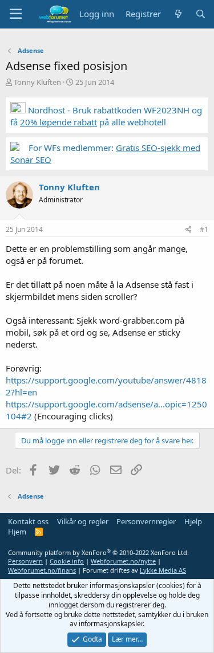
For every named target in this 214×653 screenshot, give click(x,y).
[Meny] (15, 14)
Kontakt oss (28, 521)
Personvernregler (146, 521)
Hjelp (193, 521)
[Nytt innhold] (178, 14)
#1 (204, 229)
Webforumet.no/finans (42, 570)
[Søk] (200, 14)
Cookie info (67, 561)
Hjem (17, 532)
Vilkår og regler (82, 521)
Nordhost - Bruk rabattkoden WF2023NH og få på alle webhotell (106, 116)
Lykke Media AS (163, 570)
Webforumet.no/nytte (123, 561)
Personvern (25, 561)
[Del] (188, 229)
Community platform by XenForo (98, 552)
